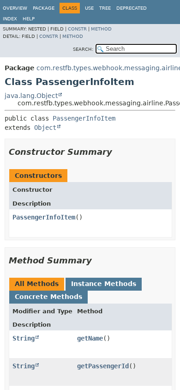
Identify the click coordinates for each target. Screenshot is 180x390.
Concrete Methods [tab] (48, 296)
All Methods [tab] (37, 283)
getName (90, 338)
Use (89, 8)
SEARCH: (83, 49)
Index (10, 18)
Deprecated (131, 8)
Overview (15, 8)
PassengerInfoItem (84, 118)
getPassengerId (103, 366)
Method (101, 28)
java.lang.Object (31, 95)
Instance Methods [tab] (103, 283)
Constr (77, 28)
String (23, 338)
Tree (105, 8)
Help (29, 18)
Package (43, 8)
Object (45, 127)
